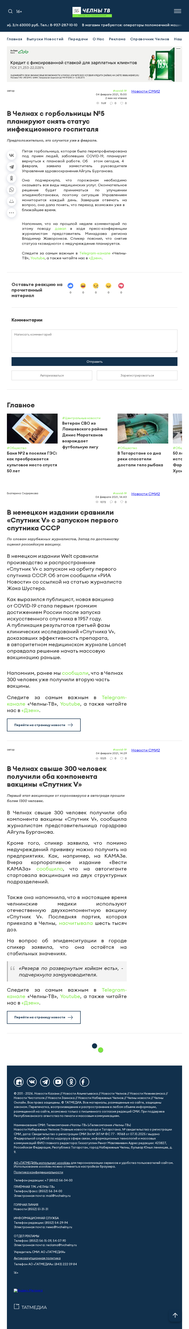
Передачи (78, 39)
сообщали (75, 673)
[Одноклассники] (11, 178)
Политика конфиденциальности (38, 1172)
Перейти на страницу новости (39, 725)
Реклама (117, 39)
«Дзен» (95, 258)
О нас (98, 39)
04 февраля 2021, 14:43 (111, 497)
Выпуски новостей (45, 39)
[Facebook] (84, 1082)
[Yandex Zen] (19, 1082)
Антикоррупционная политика (37, 1258)
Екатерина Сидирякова (22, 493)
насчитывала (76, 923)
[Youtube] (58, 1082)
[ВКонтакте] (11, 155)
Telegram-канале (94, 253)
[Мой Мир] (11, 201)
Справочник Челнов (149, 39)
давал (60, 228)
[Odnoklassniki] (71, 1082)
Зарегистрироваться (137, 375)
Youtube (37, 258)
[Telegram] (11, 166)
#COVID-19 (120, 90)
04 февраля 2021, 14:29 (111, 753)
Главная (14, 39)
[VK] (32, 1082)
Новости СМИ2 (145, 91)
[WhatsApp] (11, 189)
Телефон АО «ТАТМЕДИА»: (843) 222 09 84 (45, 1264)
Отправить (95, 361)
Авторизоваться (52, 375)
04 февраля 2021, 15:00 (111, 94)
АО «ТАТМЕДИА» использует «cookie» (42, 1163)
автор (11, 90)
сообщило (49, 868)
